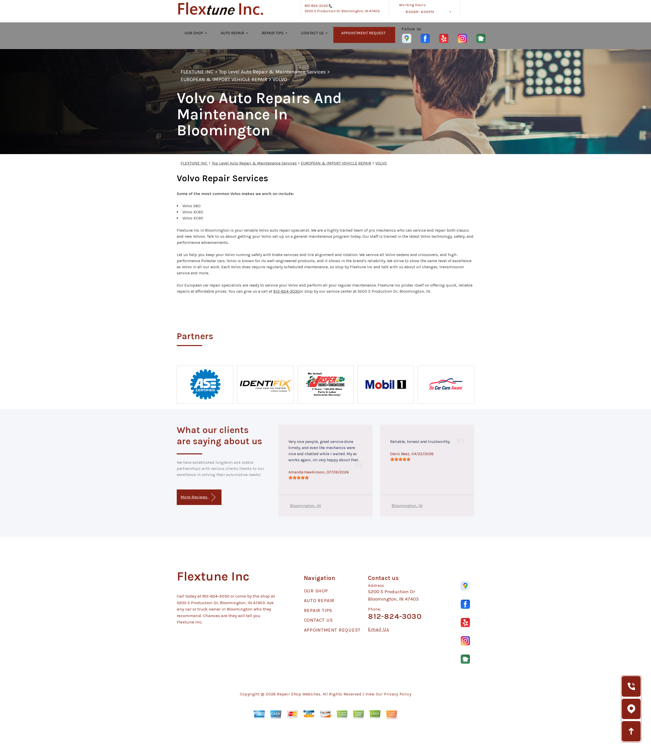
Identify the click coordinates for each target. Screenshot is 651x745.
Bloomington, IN (305, 505)
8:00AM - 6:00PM (420, 12)
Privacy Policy (397, 694)
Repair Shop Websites (298, 694)
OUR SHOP (194, 33)
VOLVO (280, 79)
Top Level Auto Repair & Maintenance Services (272, 72)
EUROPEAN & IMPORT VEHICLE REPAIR (224, 79)
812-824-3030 (316, 6)
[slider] (298, 477)
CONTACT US (312, 33)
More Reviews (195, 497)
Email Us (378, 629)
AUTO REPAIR (232, 33)
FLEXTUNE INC (197, 72)
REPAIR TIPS (273, 33)
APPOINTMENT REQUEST (363, 33)
